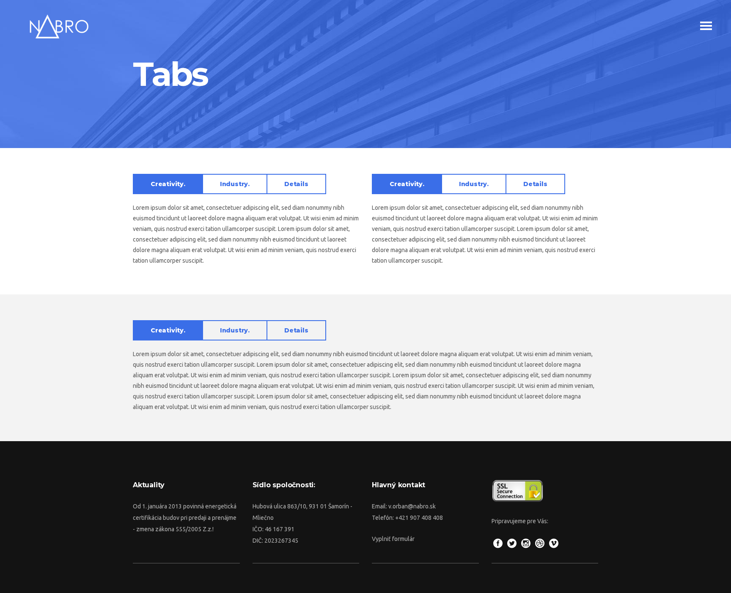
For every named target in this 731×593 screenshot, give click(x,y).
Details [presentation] (296, 184)
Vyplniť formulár (393, 538)
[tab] (167, 184)
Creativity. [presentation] (168, 184)
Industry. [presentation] (235, 184)
